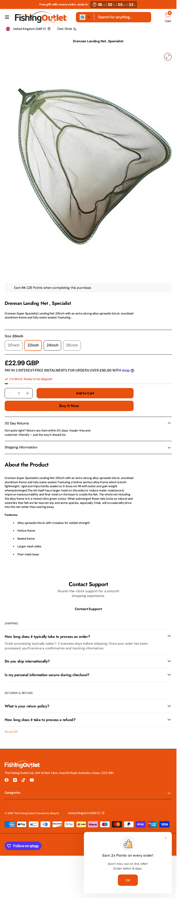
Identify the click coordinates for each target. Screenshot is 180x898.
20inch (15, 342)
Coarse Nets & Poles (50, 41)
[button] (7, 17)
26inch (73, 342)
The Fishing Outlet (24, 808)
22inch (34, 342)
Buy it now (69, 401)
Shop (24, 41)
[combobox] (122, 17)
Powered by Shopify (47, 808)
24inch (54, 342)
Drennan (10, 293)
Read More (12, 319)
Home (9, 41)
